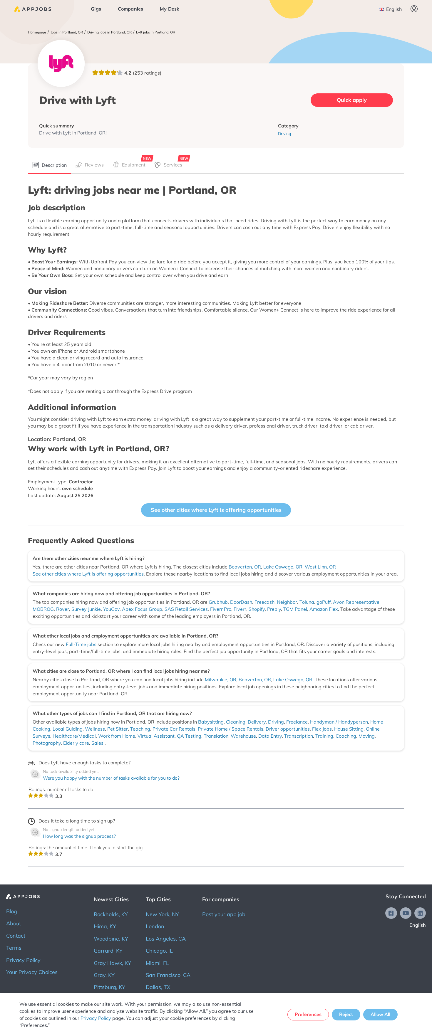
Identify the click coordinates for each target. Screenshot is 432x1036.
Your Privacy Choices (32, 972)
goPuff (324, 602)
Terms (13, 947)
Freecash (264, 602)
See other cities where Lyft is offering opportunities (216, 510)
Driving (276, 722)
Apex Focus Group (142, 609)
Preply (274, 609)
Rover (62, 609)
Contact (15, 935)
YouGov (111, 609)
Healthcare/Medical (74, 736)
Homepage (37, 32)
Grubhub (218, 602)
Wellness (95, 729)
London (155, 926)
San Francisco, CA (168, 975)
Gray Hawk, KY (112, 963)
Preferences (308, 1014)
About (13, 923)
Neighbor (287, 602)
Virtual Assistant (156, 736)
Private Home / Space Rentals (230, 729)
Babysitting (211, 722)
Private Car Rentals (174, 729)
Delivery (257, 722)
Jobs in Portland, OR (67, 32)
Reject (346, 1014)
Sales (98, 743)
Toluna (306, 602)
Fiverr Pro (220, 609)
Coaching (346, 736)
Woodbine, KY (111, 938)
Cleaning (235, 722)
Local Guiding (68, 729)
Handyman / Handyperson (339, 722)
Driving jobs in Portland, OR (109, 32)
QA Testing (189, 736)
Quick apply (352, 100)
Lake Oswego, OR (282, 567)
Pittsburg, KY (109, 987)
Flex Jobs (322, 729)
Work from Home (116, 736)
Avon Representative (356, 602)
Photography (47, 743)
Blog (11, 911)
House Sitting (349, 729)
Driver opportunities (288, 729)
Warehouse (243, 736)
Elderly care (76, 743)
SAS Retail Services (186, 609)
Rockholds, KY (111, 914)
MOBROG (43, 609)
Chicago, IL (159, 950)
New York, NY (162, 914)
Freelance (297, 722)
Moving (367, 736)
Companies (130, 9)
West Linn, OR (320, 567)
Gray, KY (104, 975)
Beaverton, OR (245, 567)
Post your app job (223, 914)
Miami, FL (157, 963)
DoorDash (241, 602)
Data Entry (270, 736)
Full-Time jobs (82, 644)
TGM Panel (295, 609)
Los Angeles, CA (166, 938)
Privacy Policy (23, 960)
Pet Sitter (117, 729)
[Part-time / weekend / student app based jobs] (32, 9)
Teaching (140, 729)
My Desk (169, 9)
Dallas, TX (158, 987)
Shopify (257, 609)
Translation (216, 736)
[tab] (49, 165)
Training (324, 736)
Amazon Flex (323, 609)
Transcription (298, 736)
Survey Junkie (86, 609)
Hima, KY (105, 926)
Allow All (380, 1014)
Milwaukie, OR (220, 679)
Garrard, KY (108, 950)
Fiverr (240, 609)
